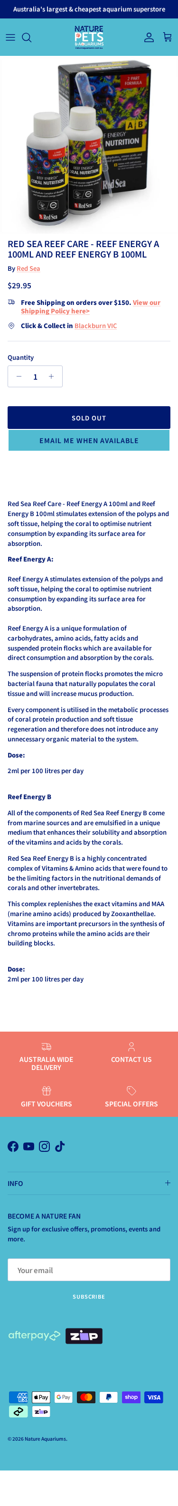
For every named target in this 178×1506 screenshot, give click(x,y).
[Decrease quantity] (16, 376)
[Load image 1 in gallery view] (89, 145)
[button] (89, 440)
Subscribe (89, 1296)
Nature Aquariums (45, 1438)
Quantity (21, 357)
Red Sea (28, 268)
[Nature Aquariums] (89, 37)
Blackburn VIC (96, 325)
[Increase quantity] (54, 376)
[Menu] (10, 37)
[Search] (31, 37)
